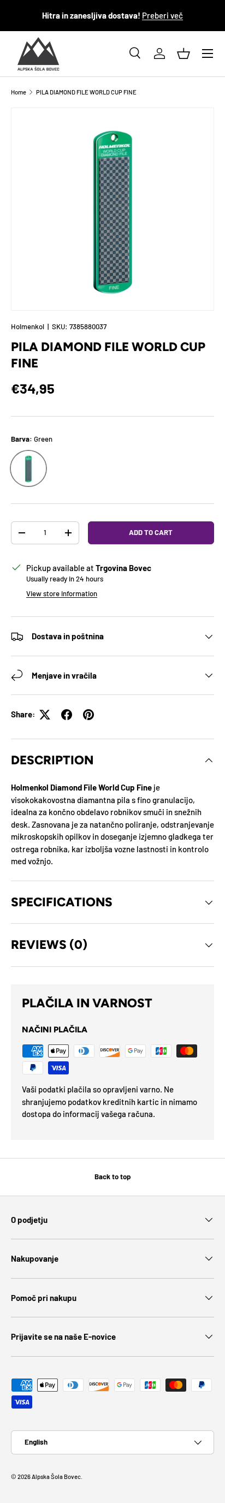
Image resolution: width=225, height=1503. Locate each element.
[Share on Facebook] (67, 715)
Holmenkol (27, 326)
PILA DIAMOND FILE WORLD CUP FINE (86, 92)
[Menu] (208, 53)
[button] (183, 53)
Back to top (112, 1176)
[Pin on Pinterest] (88, 715)
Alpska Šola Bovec (56, 1476)
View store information (61, 593)
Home (18, 92)
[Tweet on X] (45, 715)
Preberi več (162, 15)
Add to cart (151, 532)
